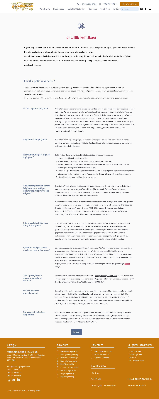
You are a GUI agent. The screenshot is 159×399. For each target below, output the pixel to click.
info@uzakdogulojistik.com (106, 276)
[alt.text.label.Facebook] (145, 9)
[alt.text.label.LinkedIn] (149, 9)
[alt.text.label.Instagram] (141, 9)
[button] (129, 4)
